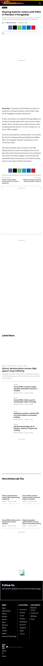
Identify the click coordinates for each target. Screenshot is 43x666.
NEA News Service (11, 22)
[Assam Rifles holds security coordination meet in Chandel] (7, 402)
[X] (15, 28)
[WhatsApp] (20, 28)
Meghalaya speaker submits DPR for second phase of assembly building (26, 415)
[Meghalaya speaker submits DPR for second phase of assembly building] (7, 416)
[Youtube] (8, 595)
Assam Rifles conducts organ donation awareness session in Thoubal (25, 389)
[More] (38, 28)
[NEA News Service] (3, 23)
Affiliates (34, 616)
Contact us (34, 613)
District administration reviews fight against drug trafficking (19, 369)
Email (32, 619)
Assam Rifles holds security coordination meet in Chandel (25, 401)
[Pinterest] (33, 28)
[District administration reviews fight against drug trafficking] (21, 351)
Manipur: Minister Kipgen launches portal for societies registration (10, 181)
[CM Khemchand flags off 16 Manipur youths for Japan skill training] (7, 429)
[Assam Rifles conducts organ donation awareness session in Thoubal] (7, 389)
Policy (4, 656)
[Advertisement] (21, 83)
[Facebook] (10, 28)
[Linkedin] (29, 28)
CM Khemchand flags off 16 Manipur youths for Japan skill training (25, 428)
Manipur (5, 7)
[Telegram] (24, 28)
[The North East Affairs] (14, 2)
